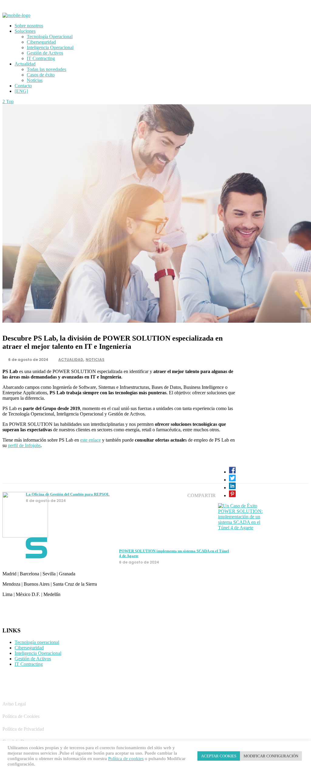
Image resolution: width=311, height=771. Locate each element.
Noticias (95, 359)
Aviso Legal (14, 703)
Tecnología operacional (37, 642)
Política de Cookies (20, 716)
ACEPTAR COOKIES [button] (218, 756)
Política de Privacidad (23, 729)
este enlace (90, 440)
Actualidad (70, 359)
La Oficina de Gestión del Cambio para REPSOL (68, 494)
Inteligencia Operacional (38, 653)
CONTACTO (21, 609)
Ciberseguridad (29, 647)
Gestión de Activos (33, 658)
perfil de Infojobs (24, 445)
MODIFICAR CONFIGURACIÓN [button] (271, 756)
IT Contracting (29, 664)
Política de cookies (126, 758)
